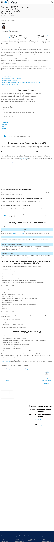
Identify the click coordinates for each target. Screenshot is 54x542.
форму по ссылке (24, 158)
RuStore (4, 128)
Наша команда (4, 541)
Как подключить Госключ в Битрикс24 (11, 78)
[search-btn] (52, 2)
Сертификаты (4, 539)
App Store (4, 124)
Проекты (44, 535)
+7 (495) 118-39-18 (5, 361)
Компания (3, 535)
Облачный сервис (19, 539)
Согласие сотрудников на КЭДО (10, 84)
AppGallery (4, 126)
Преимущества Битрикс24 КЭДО (10, 80)
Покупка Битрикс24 (20, 535)
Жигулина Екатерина (7, 30)
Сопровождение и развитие (32, 540)
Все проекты (44, 539)
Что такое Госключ (6, 76)
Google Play (5, 122)
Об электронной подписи (17, 233)
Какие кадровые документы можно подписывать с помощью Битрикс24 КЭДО (21, 82)
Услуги (30, 535)
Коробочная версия (19, 541)
